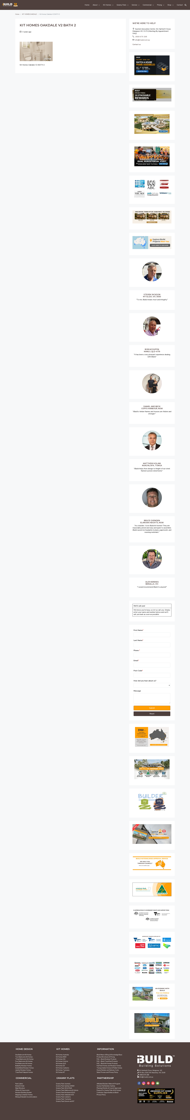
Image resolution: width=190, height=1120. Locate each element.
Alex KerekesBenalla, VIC (152, 583)
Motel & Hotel (19, 1086)
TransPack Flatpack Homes (24, 1072)
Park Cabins (19, 1084)
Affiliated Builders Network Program (108, 1084)
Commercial (147, 5)
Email (136, 660)
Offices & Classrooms (22, 1090)
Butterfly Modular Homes (23, 1066)
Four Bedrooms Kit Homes (24, 1061)
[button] (186, 5)
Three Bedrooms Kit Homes (24, 1059)
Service (134, 5)
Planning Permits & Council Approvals (109, 1088)
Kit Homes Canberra (62, 1068)
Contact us (136, 44)
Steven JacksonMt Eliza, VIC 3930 (152, 296)
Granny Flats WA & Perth (64, 1088)
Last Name (138, 640)
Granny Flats (121, 5)
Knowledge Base (116, 1055)
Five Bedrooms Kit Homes (23, 1064)
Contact (180, 5)
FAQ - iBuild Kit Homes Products (107, 1064)
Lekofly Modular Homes (23, 1070)
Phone (137, 650)
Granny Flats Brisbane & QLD (65, 1093)
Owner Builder (101, 1070)
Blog (107, 1055)
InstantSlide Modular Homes (24, 1068)
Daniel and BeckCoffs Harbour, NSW (152, 407)
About (95, 5)
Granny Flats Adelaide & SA (65, 1095)
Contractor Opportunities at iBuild (107, 1093)
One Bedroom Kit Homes (23, 1055)
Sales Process (101, 1072)
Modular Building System (23, 1093)
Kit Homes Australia (62, 1055)
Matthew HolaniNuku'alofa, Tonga (152, 464)
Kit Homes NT (60, 1072)
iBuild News (100, 1055)
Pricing (159, 5)
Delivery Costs (114, 1070)
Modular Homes (116, 1066)
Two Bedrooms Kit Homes (24, 1057)
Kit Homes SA (60, 1066)
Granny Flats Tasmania (63, 1099)
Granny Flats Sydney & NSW (65, 1086)
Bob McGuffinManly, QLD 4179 (152, 350)
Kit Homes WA (60, 1059)
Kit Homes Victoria (62, 1061)
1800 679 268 (141, 36)
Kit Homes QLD (61, 1064)
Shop (169, 5)
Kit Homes (107, 5)
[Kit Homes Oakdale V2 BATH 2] (36, 51)
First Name (138, 630)
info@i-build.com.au (142, 40)
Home (87, 5)
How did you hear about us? (145, 681)
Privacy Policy (113, 1072)
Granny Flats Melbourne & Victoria (67, 1090)
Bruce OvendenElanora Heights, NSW (152, 521)
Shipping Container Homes (24, 1095)
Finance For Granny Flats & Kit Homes (109, 1090)
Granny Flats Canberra (63, 1097)
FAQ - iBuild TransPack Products (107, 1061)
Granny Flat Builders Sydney (106, 1086)
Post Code (138, 671)
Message (137, 691)
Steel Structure (20, 1088)
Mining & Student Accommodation (26, 1097)
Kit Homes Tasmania (62, 1070)
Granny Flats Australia (63, 1084)
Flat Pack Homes (102, 1066)
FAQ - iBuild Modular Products (106, 1059)
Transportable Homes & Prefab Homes (109, 1068)
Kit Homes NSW (61, 1057)
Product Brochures (103, 1057)
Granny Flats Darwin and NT (65, 1101)
